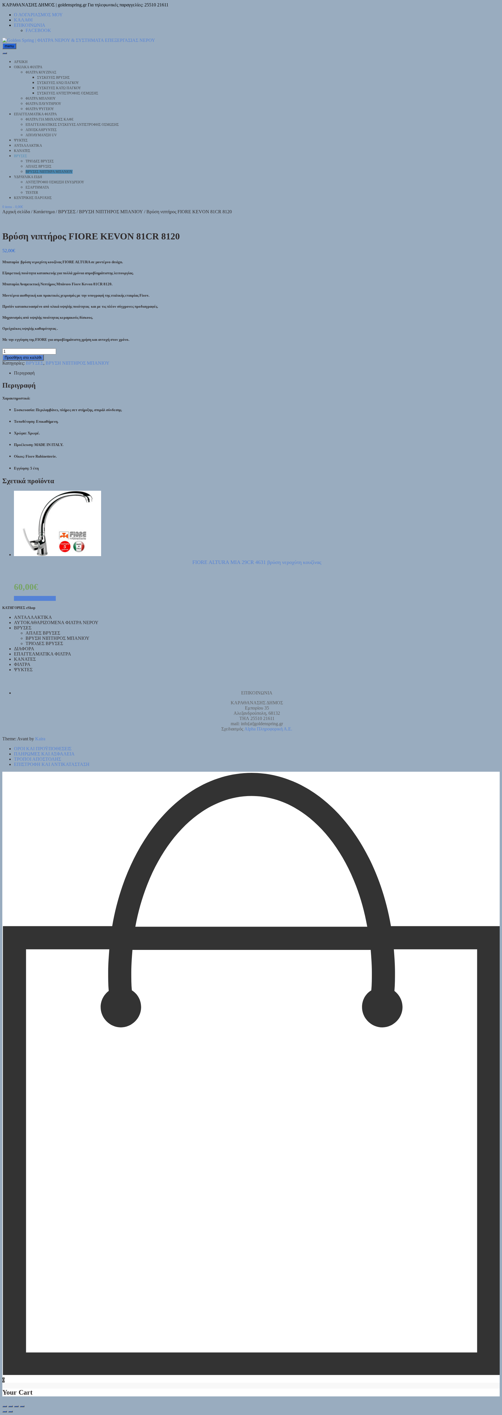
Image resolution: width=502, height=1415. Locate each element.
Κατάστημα (44, 211)
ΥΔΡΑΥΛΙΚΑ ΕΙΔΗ (28, 177)
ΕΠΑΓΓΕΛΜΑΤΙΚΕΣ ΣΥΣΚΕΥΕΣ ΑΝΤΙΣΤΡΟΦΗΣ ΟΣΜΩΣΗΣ (72, 125)
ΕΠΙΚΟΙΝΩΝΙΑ (29, 25)
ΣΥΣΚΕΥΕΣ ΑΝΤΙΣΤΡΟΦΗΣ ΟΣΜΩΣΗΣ (67, 93)
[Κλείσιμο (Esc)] (22, 1406)
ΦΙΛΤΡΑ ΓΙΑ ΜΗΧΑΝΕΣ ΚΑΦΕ (49, 119)
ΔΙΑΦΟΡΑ (24, 648)
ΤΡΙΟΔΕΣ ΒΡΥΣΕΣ (40, 161)
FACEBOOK (38, 30)
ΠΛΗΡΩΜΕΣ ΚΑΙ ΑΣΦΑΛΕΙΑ (44, 753)
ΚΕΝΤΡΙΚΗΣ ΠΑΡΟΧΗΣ (33, 198)
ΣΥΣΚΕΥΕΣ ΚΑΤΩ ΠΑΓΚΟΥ (59, 88)
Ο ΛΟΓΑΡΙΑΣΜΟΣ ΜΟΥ (38, 14)
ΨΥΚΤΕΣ (21, 140)
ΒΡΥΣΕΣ (20, 156)
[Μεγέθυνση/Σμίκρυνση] (4, 1406)
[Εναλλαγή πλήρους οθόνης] (10, 1406)
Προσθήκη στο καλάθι (23, 357)
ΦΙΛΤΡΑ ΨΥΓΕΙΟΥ (40, 109)
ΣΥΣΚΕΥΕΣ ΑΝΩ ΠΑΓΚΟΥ (58, 83)
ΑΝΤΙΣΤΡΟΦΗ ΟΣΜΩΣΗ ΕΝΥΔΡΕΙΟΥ (55, 182)
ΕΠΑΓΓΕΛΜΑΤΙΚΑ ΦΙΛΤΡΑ (35, 114)
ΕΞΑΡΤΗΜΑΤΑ (37, 187)
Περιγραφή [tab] (24, 372)
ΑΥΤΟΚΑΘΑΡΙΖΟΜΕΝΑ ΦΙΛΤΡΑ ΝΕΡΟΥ (56, 622)
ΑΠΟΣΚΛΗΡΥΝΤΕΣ (41, 130)
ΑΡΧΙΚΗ (21, 62)
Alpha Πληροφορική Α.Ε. (268, 728)
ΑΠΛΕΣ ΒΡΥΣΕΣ (38, 166)
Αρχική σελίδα (16, 211)
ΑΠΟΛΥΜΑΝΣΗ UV (41, 135)
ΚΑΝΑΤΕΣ (22, 151)
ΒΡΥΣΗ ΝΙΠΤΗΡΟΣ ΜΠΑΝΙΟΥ (111, 211)
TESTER (32, 193)
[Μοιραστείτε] (16, 1406)
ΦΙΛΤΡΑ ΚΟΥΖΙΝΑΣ (41, 72)
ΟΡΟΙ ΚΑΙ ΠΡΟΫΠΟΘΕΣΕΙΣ (42, 748)
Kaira (40, 738)
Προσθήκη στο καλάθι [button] (35, 598)
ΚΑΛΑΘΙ (23, 19)
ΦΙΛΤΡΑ (22, 664)
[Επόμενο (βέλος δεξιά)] (10, 1411)
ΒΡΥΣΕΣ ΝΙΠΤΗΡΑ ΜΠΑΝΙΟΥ (49, 172)
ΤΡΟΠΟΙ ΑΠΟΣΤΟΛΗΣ (37, 759)
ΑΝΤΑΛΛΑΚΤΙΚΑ (28, 146)
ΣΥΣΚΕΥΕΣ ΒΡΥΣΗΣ (53, 78)
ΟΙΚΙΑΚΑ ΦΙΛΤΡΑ (28, 67)
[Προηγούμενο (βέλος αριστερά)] (4, 1411)
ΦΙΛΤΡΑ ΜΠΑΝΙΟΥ (41, 98)
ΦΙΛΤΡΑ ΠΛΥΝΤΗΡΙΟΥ (43, 104)
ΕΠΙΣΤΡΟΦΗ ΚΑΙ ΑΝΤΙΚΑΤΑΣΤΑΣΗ (51, 764)
